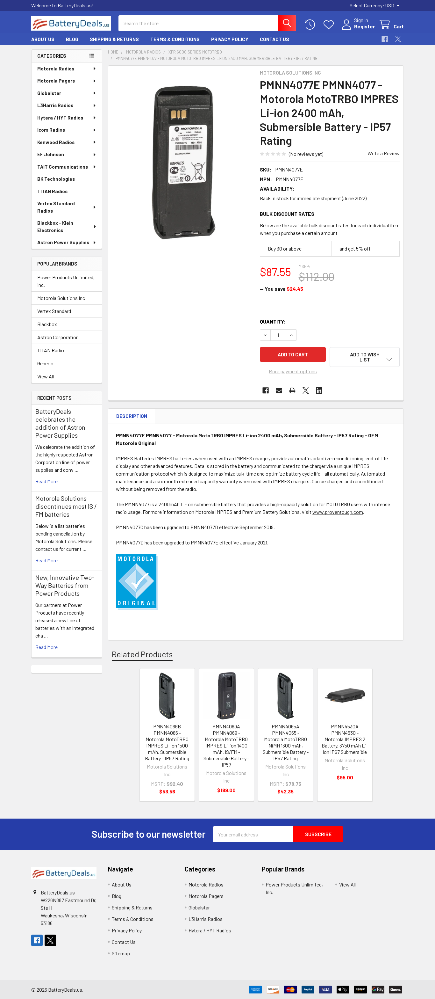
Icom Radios (51, 130)
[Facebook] (384, 39)
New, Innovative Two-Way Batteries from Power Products (64, 585)
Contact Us (274, 39)
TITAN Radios (52, 191)
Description (131, 416)
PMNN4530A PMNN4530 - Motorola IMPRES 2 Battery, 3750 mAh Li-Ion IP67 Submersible (345, 739)
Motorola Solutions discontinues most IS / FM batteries (66, 506)
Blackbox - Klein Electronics (55, 226)
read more (46, 481)
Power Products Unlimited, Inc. (66, 281)
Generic (45, 363)
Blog (72, 39)
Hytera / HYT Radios (60, 117)
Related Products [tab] (142, 654)
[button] (365, 357)
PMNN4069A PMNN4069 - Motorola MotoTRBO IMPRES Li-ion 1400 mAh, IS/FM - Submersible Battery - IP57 (226, 745)
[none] (182, 161)
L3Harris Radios (55, 105)
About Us (42, 39)
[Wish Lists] (330, 25)
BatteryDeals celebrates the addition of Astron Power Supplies (60, 423)
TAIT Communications (62, 167)
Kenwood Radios (56, 142)
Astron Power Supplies (63, 242)
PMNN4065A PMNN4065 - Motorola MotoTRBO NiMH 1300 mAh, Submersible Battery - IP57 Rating (286, 742)
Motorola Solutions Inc (61, 298)
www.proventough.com (337, 512)
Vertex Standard (54, 311)
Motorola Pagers (56, 81)
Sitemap (121, 953)
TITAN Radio (50, 350)
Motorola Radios (55, 68)
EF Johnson (50, 154)
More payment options (293, 371)
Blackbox (47, 324)
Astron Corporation (58, 337)
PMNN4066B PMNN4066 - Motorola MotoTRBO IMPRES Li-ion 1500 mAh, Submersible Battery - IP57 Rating (167, 742)
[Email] (279, 390)
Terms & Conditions (175, 39)
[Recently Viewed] (311, 25)
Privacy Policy (229, 39)
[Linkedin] (319, 390)
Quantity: (273, 321)
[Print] (292, 390)
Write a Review (383, 153)
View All (45, 376)
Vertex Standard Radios (56, 207)
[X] (398, 39)
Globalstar (49, 93)
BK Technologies (56, 179)
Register (364, 26)
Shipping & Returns (114, 39)
